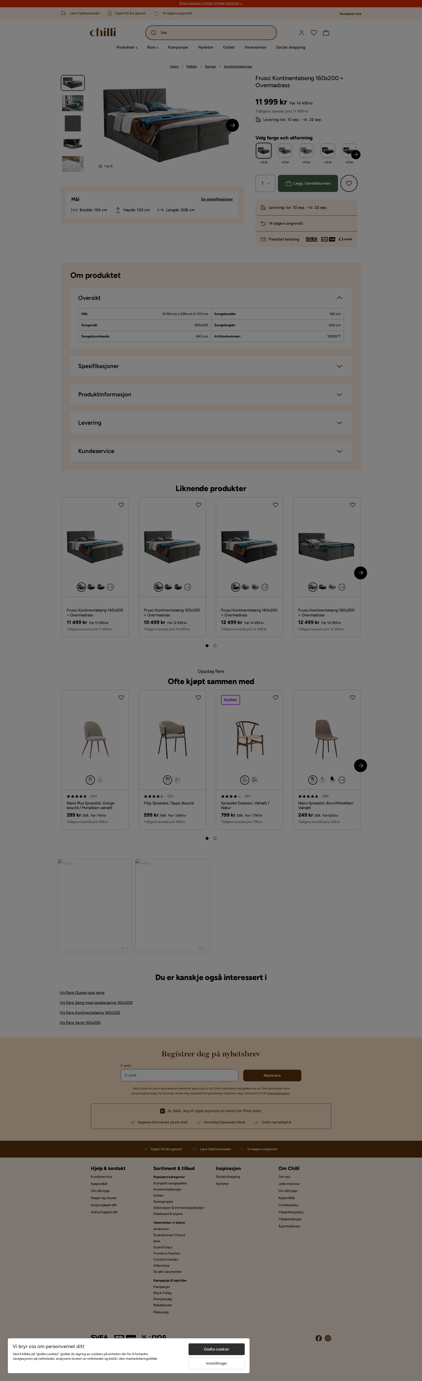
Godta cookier (216, 1349)
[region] (129, 1355)
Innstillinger (216, 1363)
